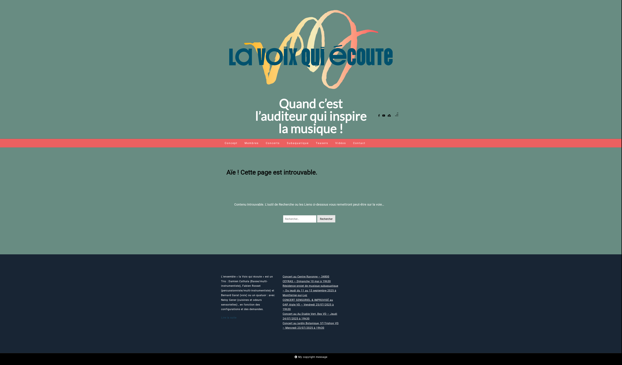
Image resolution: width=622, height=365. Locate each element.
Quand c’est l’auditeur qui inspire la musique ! (311, 115)
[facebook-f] (379, 115)
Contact (359, 143)
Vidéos (340, 143)
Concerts (273, 143)
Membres (252, 143)
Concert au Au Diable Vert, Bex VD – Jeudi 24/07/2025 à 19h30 (310, 316)
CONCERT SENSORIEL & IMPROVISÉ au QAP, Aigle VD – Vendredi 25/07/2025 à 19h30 (308, 304)
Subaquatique (298, 143)
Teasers (322, 143)
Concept (231, 143)
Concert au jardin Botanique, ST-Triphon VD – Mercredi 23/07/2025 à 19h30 (311, 326)
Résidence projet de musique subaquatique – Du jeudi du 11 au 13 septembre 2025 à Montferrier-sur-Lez (310, 290)
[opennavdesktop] (396, 115)
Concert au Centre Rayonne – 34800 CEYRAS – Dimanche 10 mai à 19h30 (307, 279)
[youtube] (383, 115)
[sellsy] (389, 115)
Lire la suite (228, 317)
